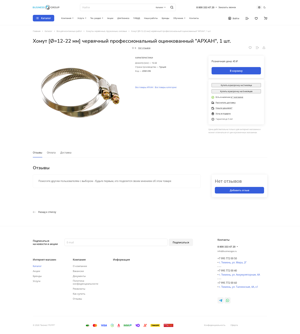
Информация (121, 259)
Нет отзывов (144, 48)
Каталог (37, 266)
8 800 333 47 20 (205, 7)
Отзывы (37, 152)
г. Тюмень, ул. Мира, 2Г (233, 262)
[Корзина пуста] (265, 18)
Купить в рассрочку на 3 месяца (236, 85)
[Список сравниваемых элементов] (247, 18)
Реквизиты (79, 288)
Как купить (79, 293)
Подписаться (181, 242)
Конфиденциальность (214, 325)
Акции (36, 271)
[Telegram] (221, 300)
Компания (79, 259)
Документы (79, 276)
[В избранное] (250, 47)
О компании (80, 266)
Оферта (234, 325)
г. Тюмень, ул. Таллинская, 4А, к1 (238, 287)
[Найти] (172, 7)
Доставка (65, 152)
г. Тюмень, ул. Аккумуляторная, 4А (239, 274)
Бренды (37, 276)
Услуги (36, 281)
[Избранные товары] (256, 18)
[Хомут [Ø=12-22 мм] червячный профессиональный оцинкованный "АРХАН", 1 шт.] (79, 93)
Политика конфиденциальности (85, 282)
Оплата (51, 152)
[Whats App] (227, 300)
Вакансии (78, 271)
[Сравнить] (257, 47)
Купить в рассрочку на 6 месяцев (236, 91)
